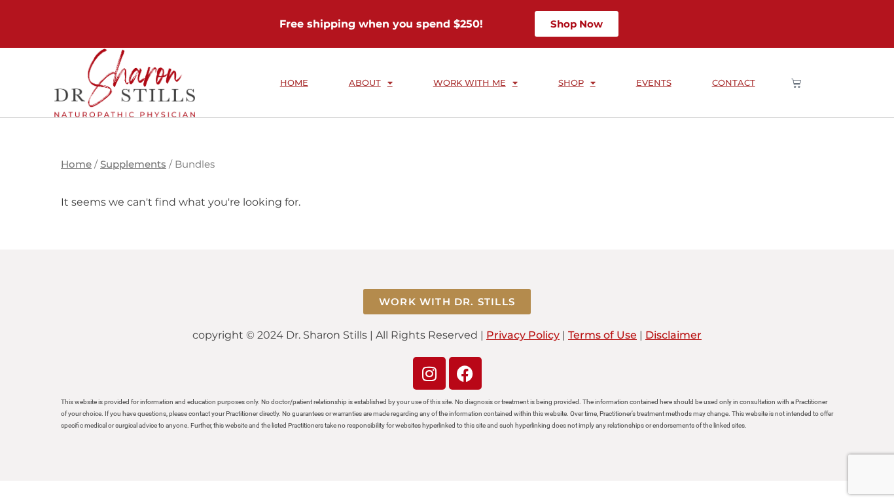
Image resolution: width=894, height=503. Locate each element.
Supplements (133, 164)
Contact (733, 82)
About (365, 82)
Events (653, 82)
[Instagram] (429, 373)
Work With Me (469, 82)
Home (294, 82)
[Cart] (796, 83)
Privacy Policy (523, 335)
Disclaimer (673, 335)
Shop (571, 82)
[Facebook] (465, 373)
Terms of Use (602, 335)
